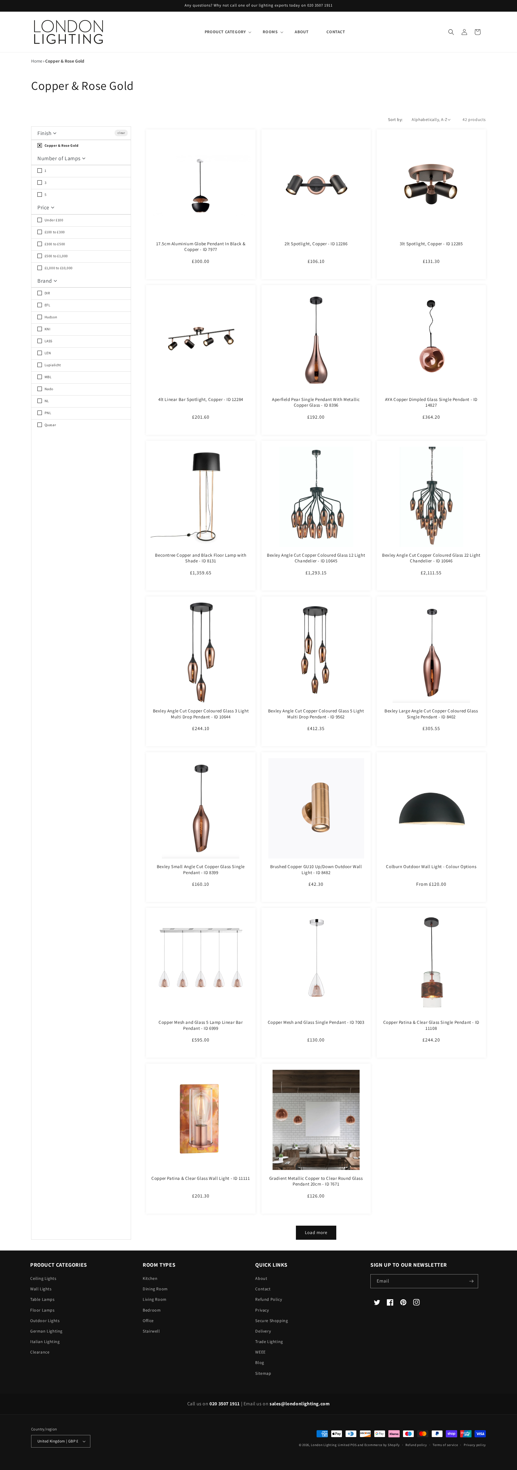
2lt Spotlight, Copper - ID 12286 (316, 243)
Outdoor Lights (45, 1320)
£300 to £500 (54, 244)
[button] (225, 31)
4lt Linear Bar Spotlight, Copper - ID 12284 (200, 399)
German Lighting (46, 1331)
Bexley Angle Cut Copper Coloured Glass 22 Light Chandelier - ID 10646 (431, 558)
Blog (259, 1362)
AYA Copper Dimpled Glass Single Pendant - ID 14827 (431, 402)
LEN (47, 353)
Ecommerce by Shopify (382, 1445)
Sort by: (395, 119)
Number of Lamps (59, 158)
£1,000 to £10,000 (58, 268)
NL (46, 401)
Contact (262, 1289)
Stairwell (151, 1331)
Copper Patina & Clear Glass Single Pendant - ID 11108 (431, 1025)
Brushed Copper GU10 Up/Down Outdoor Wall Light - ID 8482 (316, 869)
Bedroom (152, 1310)
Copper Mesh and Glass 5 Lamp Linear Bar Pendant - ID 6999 (201, 1025)
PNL (47, 413)
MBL (47, 377)
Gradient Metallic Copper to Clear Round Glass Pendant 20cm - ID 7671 (316, 1181)
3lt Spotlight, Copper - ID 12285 (431, 243)
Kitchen (150, 1278)
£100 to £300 (54, 232)
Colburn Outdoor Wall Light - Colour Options (431, 866)
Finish (45, 133)
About (261, 1278)
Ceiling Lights (43, 1278)
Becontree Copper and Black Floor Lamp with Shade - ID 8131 (200, 558)
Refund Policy (268, 1299)
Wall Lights (41, 1289)
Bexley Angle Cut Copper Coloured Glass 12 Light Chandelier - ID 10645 (316, 558)
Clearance (39, 1352)
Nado (48, 389)
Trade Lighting (269, 1341)
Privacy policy (475, 1445)
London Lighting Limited (330, 1445)
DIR (47, 293)
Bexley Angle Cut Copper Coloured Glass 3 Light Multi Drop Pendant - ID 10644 (201, 714)
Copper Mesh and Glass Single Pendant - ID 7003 (316, 1022)
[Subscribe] (471, 1281)
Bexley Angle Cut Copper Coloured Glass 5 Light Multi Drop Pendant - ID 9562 (316, 714)
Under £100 (53, 220)
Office (148, 1320)
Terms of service (445, 1445)
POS (353, 1445)
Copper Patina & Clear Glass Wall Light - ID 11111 (200, 1178)
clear (121, 133)
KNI (47, 329)
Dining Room (155, 1289)
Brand (45, 280)
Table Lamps (42, 1299)
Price (44, 207)
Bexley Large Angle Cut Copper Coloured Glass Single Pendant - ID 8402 (431, 714)
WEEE (260, 1352)
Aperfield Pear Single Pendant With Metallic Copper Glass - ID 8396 (316, 402)
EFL (47, 305)
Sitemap (263, 1373)
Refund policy (416, 1445)
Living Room (155, 1299)
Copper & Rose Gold (61, 145)
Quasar (50, 425)
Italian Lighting (45, 1341)
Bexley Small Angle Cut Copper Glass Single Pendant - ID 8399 (201, 869)
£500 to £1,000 (56, 256)
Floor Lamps (42, 1310)
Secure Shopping (271, 1320)
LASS (48, 341)
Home (36, 61)
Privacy (262, 1310)
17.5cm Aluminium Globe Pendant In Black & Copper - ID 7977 (201, 246)
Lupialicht (52, 365)
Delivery (263, 1331)
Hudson (50, 317)
